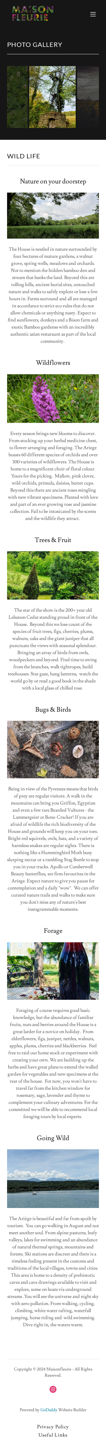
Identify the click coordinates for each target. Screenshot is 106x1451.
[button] (93, 14)
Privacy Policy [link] (53, 1427)
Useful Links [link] (53, 1435)
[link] (33, 14)
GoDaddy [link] (48, 1410)
